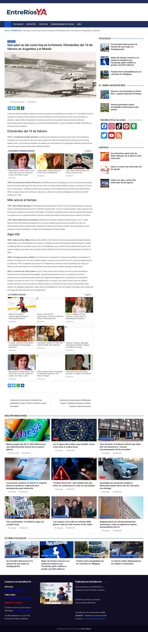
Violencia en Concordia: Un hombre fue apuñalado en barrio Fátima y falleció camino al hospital (28, 403)
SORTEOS (43, 24)
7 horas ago (59, 489)
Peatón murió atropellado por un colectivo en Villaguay (126, 72)
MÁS (79, 24)
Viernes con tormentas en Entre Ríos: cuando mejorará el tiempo (126, 92)
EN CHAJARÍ (115, 555)
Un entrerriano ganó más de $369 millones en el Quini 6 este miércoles (126, 156)
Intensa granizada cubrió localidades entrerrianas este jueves (124, 107)
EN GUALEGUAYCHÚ (12, 555)
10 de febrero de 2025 (16, 102)
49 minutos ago (13, 453)
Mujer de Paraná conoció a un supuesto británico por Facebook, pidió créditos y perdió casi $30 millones (125, 61)
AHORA (9, 438)
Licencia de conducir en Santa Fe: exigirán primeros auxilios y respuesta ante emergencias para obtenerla (26, 485)
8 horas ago (106, 492)
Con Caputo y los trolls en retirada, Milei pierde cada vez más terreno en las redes (72, 523)
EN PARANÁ (45, 555)
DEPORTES (31, 24)
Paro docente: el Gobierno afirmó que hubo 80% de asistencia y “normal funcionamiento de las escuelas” (120, 447)
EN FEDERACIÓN (124, 555)
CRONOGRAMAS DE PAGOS (62, 24)
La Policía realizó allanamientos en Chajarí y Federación (126, 562)
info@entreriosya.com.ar (15, 590)
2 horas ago (59, 450)
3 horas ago (106, 453)
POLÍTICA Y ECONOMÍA (106, 438)
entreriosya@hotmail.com (94, 619)
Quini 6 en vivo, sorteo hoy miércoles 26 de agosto (123, 181)
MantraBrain (86, 629)
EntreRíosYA (32, 102)
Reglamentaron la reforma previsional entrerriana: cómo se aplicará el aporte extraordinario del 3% (118, 524)
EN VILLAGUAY (81, 555)
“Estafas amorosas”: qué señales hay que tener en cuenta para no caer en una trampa (74, 484)
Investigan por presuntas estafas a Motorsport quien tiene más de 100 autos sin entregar (119, 485)
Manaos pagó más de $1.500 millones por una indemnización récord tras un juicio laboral (26, 447)
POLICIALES (18, 24)
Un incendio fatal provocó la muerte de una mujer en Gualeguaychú (124, 46)
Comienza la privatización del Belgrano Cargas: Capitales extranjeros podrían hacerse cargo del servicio (75, 403)
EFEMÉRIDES (11, 41)
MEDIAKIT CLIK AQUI (13, 603)
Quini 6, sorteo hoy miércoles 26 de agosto (126, 167)
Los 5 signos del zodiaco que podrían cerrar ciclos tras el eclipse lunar (74, 445)
